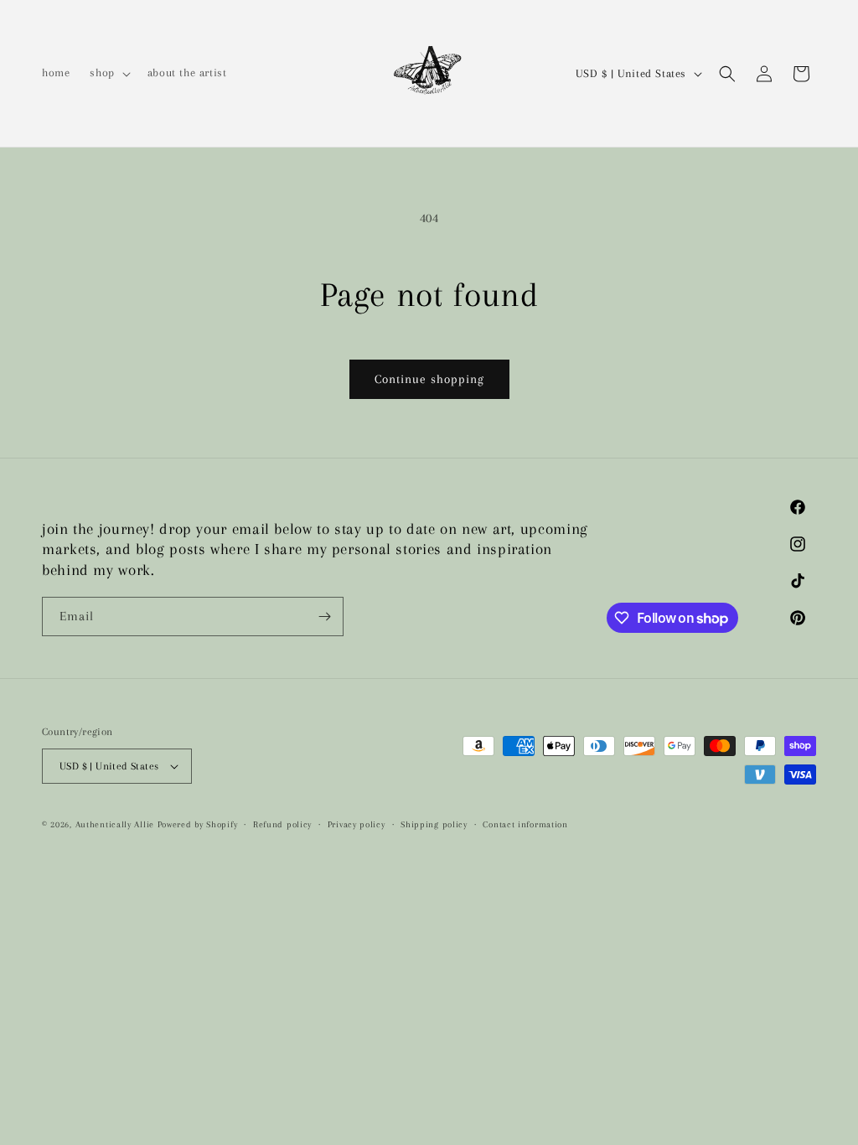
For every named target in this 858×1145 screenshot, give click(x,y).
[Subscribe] (324, 616)
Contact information (525, 824)
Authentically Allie (114, 824)
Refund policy (282, 824)
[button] (108, 73)
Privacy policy (356, 824)
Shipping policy (434, 824)
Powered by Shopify (198, 824)
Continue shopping (429, 379)
